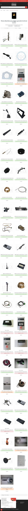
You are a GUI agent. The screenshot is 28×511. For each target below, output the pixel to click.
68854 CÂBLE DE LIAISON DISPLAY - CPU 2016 (21, 254)
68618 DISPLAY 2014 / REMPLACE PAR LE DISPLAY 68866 (7, 351)
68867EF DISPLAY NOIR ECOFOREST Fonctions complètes (21, 429)
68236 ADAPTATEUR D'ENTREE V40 (21, 101)
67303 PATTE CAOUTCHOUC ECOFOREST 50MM (7, 468)
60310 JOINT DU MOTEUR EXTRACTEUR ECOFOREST (21, 63)
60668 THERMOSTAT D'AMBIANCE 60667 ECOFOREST (7, 63)
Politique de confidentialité (15, 509)
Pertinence (22, 28)
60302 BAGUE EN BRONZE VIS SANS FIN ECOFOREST (21, 292)
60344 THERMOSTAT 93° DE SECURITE (7, 101)
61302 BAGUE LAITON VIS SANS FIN (7, 197)
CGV (11, 509)
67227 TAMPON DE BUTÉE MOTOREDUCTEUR (7, 178)
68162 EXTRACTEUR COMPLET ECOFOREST (7, 487)
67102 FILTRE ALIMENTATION (21, 235)
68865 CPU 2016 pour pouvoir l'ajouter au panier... (21, 273)
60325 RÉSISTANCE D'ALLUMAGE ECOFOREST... (7, 44)
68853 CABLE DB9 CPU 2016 (7, 292)
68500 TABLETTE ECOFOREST (21, 82)
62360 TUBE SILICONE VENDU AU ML (21, 197)
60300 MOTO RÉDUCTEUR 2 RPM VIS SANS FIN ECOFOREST (21, 44)
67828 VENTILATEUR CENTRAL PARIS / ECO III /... (21, 216)
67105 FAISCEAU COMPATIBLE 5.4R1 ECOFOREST (7, 235)
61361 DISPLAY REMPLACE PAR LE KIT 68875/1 (21, 351)
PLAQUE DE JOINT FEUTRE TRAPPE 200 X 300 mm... (21, 468)
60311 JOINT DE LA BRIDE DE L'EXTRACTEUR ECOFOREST (7, 82)
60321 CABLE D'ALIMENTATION (21, 178)
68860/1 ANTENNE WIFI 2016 (7, 273)
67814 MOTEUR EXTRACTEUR (7, 216)
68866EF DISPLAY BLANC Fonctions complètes (7, 254)
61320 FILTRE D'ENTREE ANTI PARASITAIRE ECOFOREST (21, 371)
